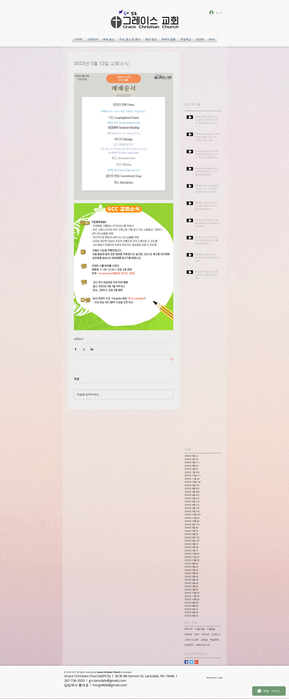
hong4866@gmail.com (110, 685)
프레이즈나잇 (203, 644)
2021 (197, 634)
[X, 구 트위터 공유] (83, 349)
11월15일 (200, 628)
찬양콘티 (189, 644)
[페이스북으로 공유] (75, 349)
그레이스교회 (191, 639)
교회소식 (78, 338)
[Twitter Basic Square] (191, 662)
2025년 (205, 634)
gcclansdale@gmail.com (107, 680)
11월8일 (211, 628)
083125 (188, 628)
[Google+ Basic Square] (196, 662)
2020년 (188, 634)
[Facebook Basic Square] (186, 662)
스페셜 (204, 639)
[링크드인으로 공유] (91, 349)
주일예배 (214, 639)
